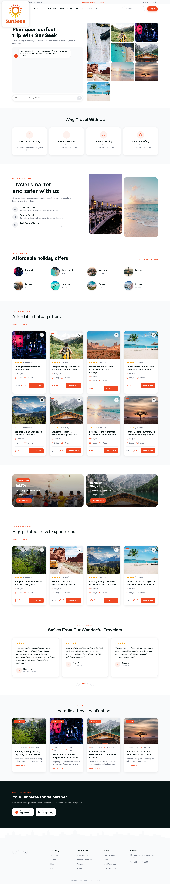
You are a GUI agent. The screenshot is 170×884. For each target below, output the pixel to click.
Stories (80, 868)
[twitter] (20, 852)
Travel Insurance (110, 868)
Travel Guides (109, 860)
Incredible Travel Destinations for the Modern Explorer (103, 754)
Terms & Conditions (84, 860)
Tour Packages (109, 855)
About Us (54, 855)
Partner (53, 868)
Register (80, 864)
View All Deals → (20, 324)
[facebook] (14, 852)
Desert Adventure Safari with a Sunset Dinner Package (101, 369)
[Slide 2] (85, 683)
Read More (19, 765)
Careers (53, 860)
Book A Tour (36, 385)
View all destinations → (148, 259)
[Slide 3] (87, 683)
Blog (52, 864)
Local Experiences (110, 864)
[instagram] (25, 852)
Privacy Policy (82, 855)
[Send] (79, 98)
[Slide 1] (83, 683)
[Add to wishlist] (42, 335)
